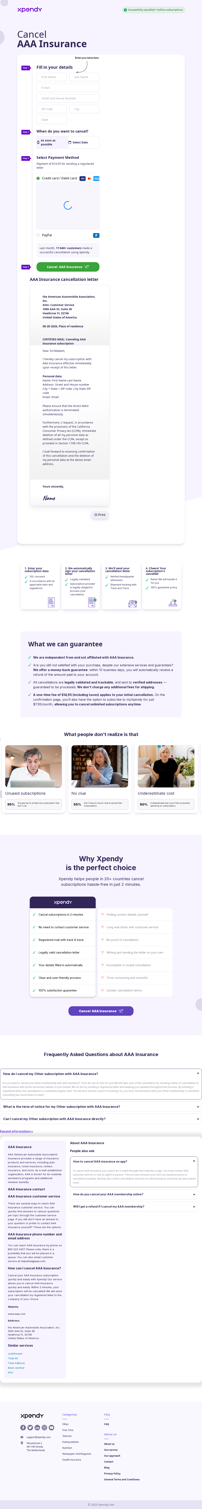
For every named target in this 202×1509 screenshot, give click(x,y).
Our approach (112, 1455)
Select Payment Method (57, 157)
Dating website (70, 1442)
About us (109, 1444)
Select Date (80, 142)
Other (65, 1424)
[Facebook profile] (23, 1428)
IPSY (10, 1372)
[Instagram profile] (44, 1428)
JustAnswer (15, 1353)
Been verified (16, 1367)
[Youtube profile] (51, 1428)
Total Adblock (16, 1363)
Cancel (64, 267)
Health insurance (71, 1459)
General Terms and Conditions (122, 1479)
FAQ (106, 1424)
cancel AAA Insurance (39, 1283)
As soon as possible (48, 142)
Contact (108, 1461)
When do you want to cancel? (62, 131)
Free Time (67, 1430)
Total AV (13, 1358)
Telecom (67, 1436)
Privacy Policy (112, 1473)
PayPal (47, 235)
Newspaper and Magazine (76, 1453)
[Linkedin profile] (37, 1428)
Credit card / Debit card (59, 178)
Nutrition (67, 1448)
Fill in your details (54, 67)
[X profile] (30, 1428)
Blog (106, 1467)
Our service (111, 1450)
